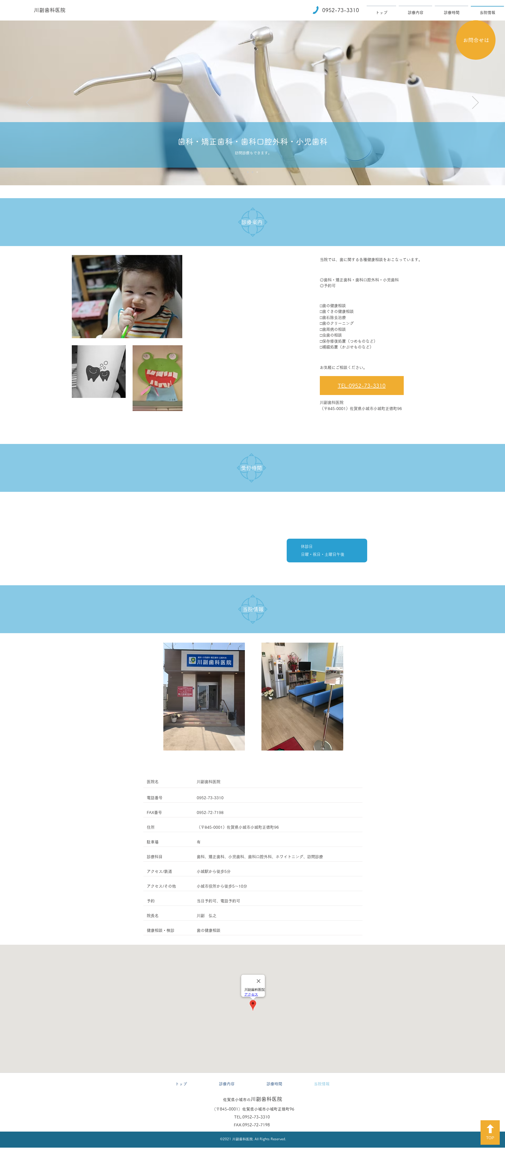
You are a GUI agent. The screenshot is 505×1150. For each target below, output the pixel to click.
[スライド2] (248, 172)
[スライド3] (252, 172)
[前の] (29, 103)
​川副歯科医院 (49, 10)
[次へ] (475, 103)
